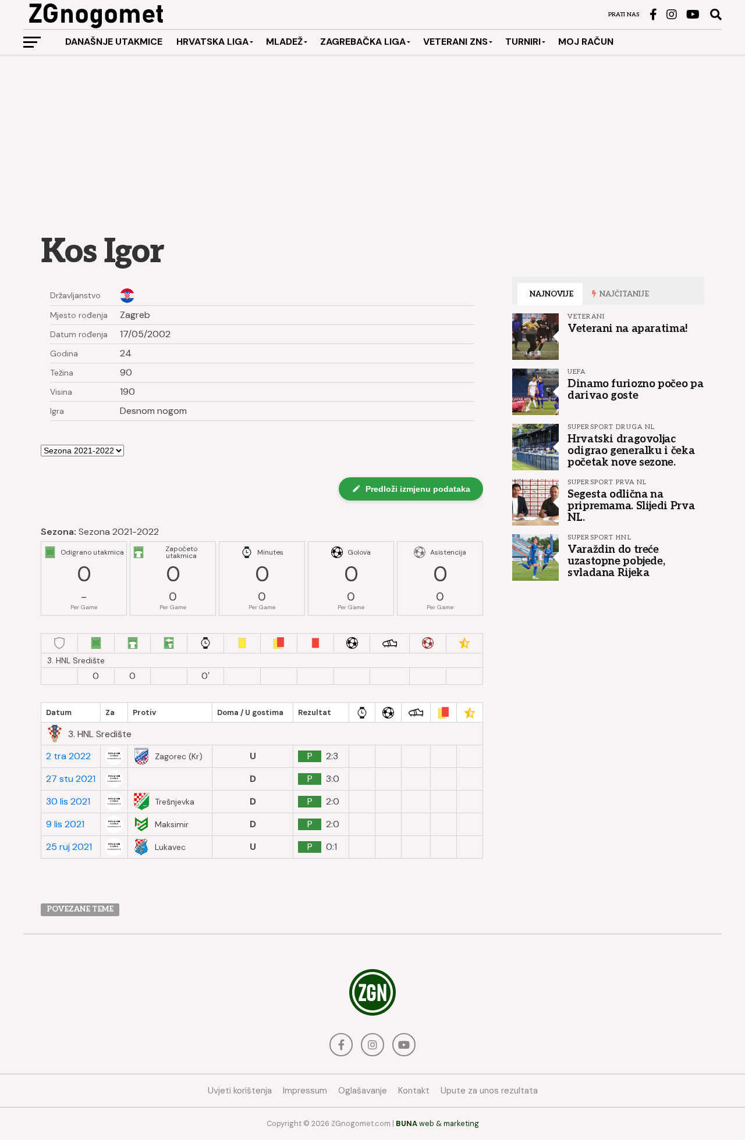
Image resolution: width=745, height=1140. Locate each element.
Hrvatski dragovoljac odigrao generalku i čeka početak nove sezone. (630, 451)
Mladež (284, 41)
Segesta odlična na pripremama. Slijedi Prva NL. (630, 506)
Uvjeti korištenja (240, 1090)
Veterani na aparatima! (627, 328)
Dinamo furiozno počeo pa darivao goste (635, 389)
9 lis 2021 (65, 824)
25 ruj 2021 (69, 847)
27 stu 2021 (70, 779)
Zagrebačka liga (363, 41)
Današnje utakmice (113, 41)
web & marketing (437, 1123)
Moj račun (585, 41)
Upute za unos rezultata (489, 1090)
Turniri (523, 41)
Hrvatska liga (212, 41)
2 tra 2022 (68, 756)
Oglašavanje (362, 1090)
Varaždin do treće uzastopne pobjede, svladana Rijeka (616, 561)
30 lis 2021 (68, 801)
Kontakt (414, 1090)
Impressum (305, 1090)
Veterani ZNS (455, 41)
